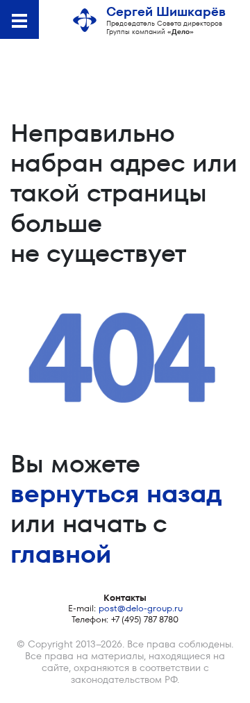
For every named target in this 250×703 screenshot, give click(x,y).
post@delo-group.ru (141, 608)
